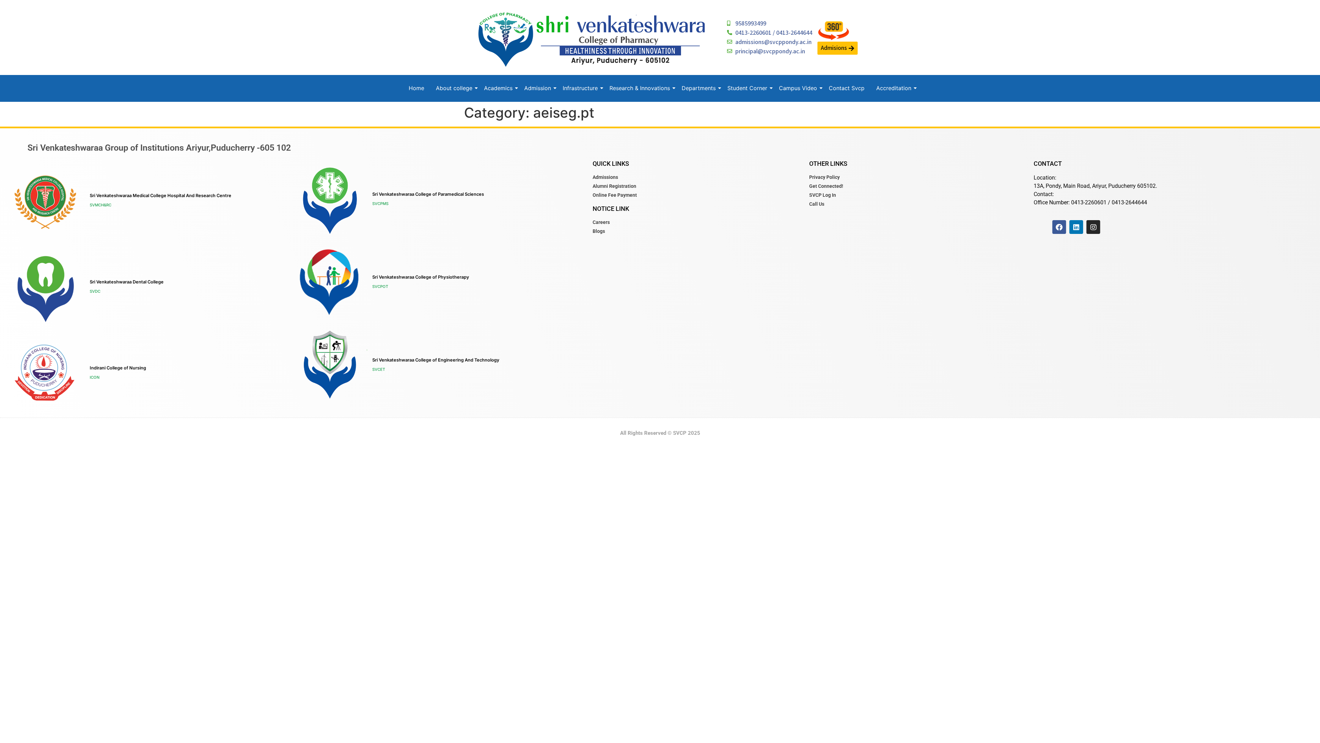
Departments (699, 88)
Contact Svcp (847, 88)
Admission (537, 88)
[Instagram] (1093, 227)
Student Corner (747, 88)
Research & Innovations (639, 88)
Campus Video (798, 88)
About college (454, 88)
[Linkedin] (1076, 227)
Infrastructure (580, 88)
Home (416, 88)
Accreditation (893, 88)
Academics (498, 88)
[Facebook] (1059, 227)
